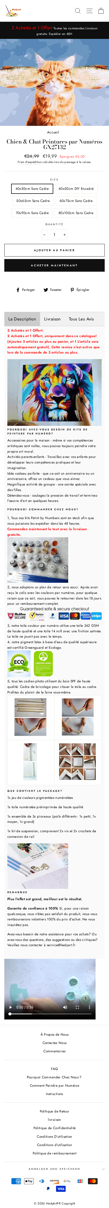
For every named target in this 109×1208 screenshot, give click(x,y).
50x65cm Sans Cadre (33, 200)
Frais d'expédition (30, 162)
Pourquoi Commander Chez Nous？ (54, 1077)
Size (54, 179)
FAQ (54, 1068)
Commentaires (54, 1051)
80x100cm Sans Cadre (76, 212)
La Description (22, 319)
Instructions (54, 1093)
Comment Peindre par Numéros (54, 1085)
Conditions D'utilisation (54, 1136)
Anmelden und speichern (54, 1169)
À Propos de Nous (54, 1034)
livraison (54, 1119)
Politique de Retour (54, 1111)
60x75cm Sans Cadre (76, 200)
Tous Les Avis (81, 319)
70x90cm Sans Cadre (32, 212)
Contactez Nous (55, 1042)
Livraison (52, 319)
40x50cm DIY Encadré (76, 188)
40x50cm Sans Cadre (32, 188)
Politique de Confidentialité (54, 1127)
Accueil (53, 132)
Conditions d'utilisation (54, 1144)
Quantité (54, 224)
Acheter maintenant (54, 265)
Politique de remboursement (54, 1153)
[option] (54, 30)
